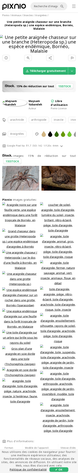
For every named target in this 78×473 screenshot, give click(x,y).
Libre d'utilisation (59, 103)
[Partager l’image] (50, 58)
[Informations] (6, 58)
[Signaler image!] (72, 58)
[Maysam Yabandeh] (14, 104)
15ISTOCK (12, 161)
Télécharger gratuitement (48, 71)
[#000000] (50, 134)
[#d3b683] (43, 134)
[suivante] (73, 39)
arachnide (17, 119)
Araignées (17, 133)
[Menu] (74, 6)
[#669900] (63, 134)
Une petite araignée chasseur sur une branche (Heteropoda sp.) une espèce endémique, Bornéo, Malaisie (39, 25)
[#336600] (56, 134)
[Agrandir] (28, 58)
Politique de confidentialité (28, 469)
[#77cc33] (69, 134)
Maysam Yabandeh (35, 102)
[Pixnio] (14, 7)
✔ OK (58, 469)
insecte (59, 119)
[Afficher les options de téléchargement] (72, 71)
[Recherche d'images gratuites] (62, 6)
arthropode (39, 119)
